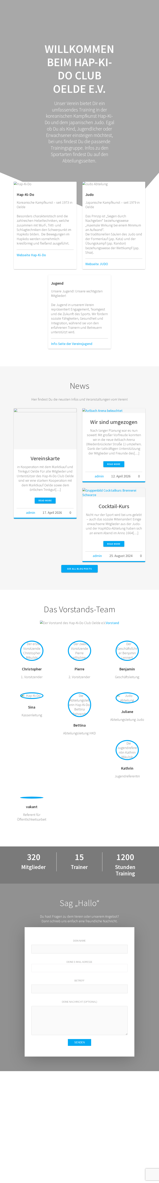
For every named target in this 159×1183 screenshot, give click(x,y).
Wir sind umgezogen (113, 421)
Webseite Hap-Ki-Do (31, 255)
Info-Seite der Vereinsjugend (71, 343)
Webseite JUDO (96, 264)
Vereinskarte (45, 458)
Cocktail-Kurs (114, 506)
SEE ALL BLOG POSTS (79, 568)
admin (30, 512)
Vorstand (112, 623)
